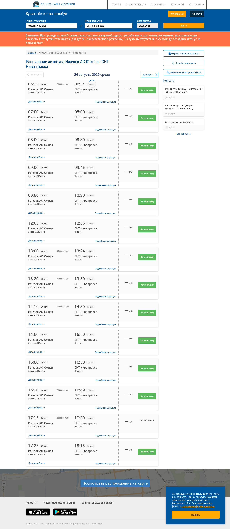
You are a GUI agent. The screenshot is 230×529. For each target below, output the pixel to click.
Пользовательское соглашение (59, 502)
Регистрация (177, 13)
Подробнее (105, 101)
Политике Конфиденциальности (198, 506)
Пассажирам (159, 4)
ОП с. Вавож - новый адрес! (179, 121)
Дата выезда (144, 20)
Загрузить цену (147, 90)
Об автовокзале (136, 4)
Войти (198, 13)
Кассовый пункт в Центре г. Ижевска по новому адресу (179, 107)
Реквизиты (31, 502)
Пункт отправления (36, 20)
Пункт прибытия (93, 20)
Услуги (116, 4)
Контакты (177, 4)
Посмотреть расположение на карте (115, 483)
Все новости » (184, 133)
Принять (195, 514)
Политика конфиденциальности (96, 502)
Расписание (196, 4)
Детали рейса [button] (35, 101)
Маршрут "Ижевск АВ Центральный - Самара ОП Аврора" (183, 90)
